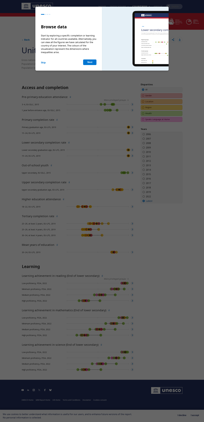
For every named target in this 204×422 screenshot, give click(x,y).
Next (89, 62)
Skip (43, 62)
